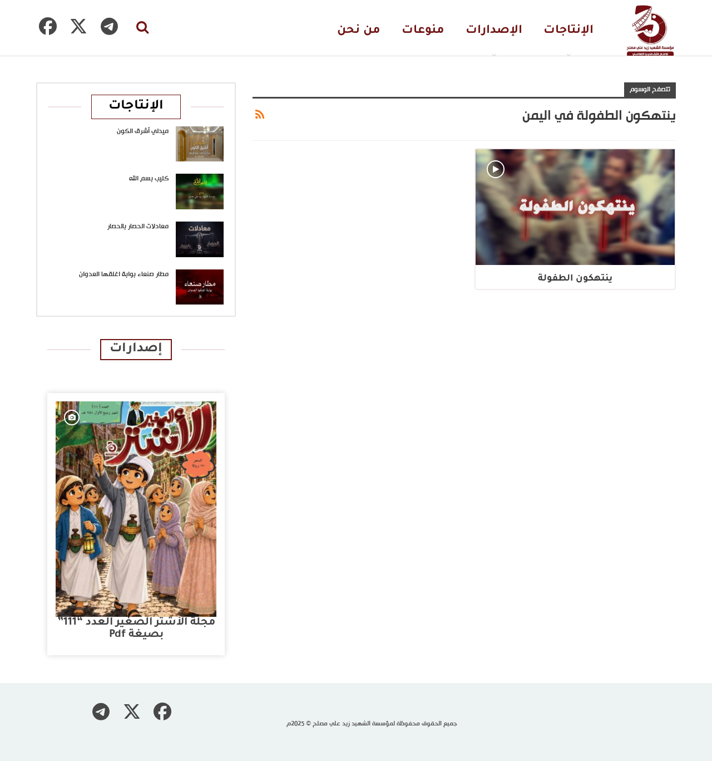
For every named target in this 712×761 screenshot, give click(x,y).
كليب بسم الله (149, 179)
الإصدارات (494, 30)
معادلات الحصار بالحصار (138, 226)
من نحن (358, 30)
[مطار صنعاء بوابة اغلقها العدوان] (200, 287)
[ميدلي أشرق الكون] (200, 144)
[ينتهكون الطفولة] (575, 207)
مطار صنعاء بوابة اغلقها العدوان (124, 274)
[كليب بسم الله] (200, 191)
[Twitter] (78, 26)
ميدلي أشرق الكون (143, 131)
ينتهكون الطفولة (575, 279)
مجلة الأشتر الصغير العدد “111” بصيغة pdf (136, 629)
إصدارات (136, 349)
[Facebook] (47, 26)
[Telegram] (109, 26)
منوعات (423, 30)
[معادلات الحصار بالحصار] (200, 239)
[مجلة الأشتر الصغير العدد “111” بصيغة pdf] (136, 509)
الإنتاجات (568, 30)
